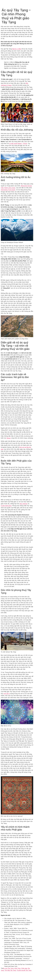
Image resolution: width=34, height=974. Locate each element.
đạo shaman (23, 503)
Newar (9, 438)
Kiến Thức (17, 968)
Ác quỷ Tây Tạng (8, 968)
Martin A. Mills (16, 49)
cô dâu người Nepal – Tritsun (18, 143)
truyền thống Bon (6, 505)
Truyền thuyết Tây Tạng (24, 970)
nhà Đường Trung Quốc (8, 190)
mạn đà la (6, 693)
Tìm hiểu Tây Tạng (10, 970)
